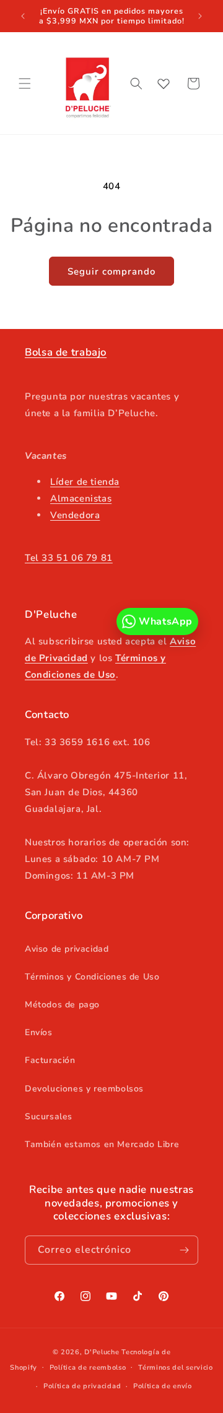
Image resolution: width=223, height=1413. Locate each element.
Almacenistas (81, 498)
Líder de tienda (85, 482)
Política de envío (162, 1386)
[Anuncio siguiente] (200, 16)
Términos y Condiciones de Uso (92, 977)
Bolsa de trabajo (66, 352)
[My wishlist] (163, 83)
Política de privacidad (82, 1386)
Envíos (39, 1032)
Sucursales (48, 1116)
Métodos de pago (62, 1004)
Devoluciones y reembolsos (84, 1089)
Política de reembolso (88, 1367)
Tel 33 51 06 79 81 (69, 558)
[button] (24, 83)
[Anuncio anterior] (23, 16)
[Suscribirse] (184, 1250)
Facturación (50, 1060)
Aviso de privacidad (66, 949)
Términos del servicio (175, 1367)
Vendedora (75, 515)
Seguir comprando (111, 271)
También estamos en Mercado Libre (102, 1144)
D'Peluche (101, 1352)
